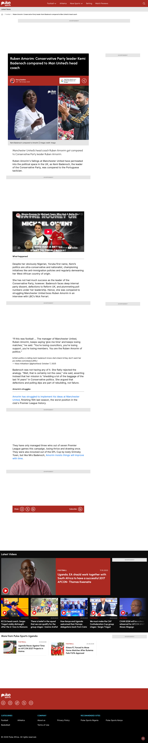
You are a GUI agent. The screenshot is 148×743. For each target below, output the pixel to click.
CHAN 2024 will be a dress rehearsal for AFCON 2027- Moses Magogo (132, 624)
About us (41, 720)
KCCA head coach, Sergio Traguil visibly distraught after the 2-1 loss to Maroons (14, 624)
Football (50, 3)
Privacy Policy (63, 720)
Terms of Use (43, 725)
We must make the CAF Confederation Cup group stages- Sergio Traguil (102, 624)
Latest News (6, 9)
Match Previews (101, 3)
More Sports (75, 3)
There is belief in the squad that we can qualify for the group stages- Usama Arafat (44, 624)
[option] (14, 614)
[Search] (144, 3)
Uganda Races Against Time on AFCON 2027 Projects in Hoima (31, 648)
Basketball (5, 725)
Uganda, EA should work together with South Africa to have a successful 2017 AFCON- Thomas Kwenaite (82, 578)
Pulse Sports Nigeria (89, 720)
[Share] (84, 80)
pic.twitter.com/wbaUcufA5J (24, 361)
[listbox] (74, 614)
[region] (74, 614)
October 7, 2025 (49, 363)
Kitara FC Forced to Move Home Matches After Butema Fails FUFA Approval (79, 650)
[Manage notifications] (143, 738)
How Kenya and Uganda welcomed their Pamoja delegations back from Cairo (73, 624)
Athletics (63, 3)
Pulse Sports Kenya (114, 720)
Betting (89, 3)
